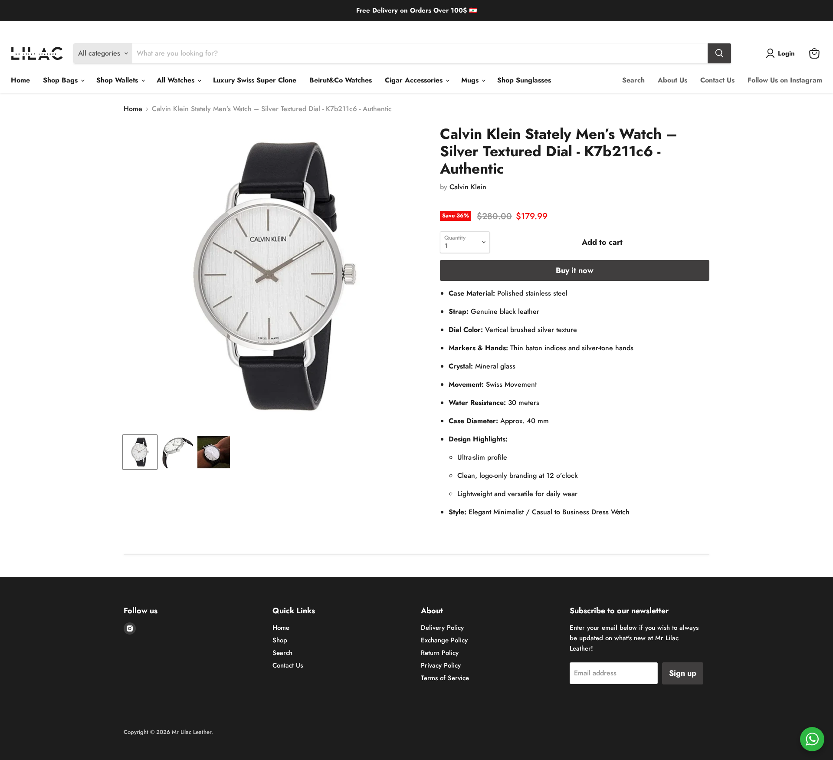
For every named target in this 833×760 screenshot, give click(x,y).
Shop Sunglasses (524, 80)
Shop (279, 640)
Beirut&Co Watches (340, 80)
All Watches (177, 80)
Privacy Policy (441, 665)
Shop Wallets (118, 80)
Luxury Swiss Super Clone (254, 80)
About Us (672, 80)
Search (633, 80)
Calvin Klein (467, 187)
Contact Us (717, 80)
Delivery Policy (29, 28)
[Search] (719, 53)
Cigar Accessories (415, 80)
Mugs (471, 80)
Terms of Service (445, 678)
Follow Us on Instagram (785, 80)
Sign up (682, 673)
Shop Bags (61, 80)
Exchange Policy (75, 28)
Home (20, 80)
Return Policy (120, 28)
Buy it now (575, 270)
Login (786, 53)
